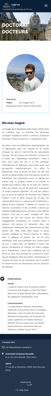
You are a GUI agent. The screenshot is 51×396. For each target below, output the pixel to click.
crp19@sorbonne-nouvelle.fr (18, 347)
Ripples (32, 390)
